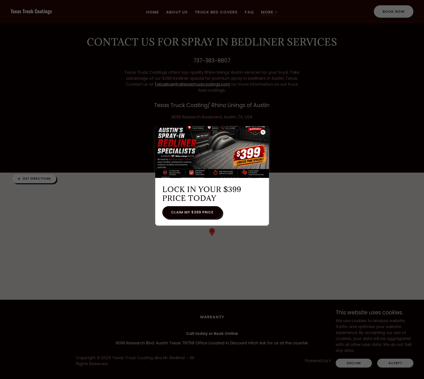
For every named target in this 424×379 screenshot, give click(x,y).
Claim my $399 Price (192, 212)
